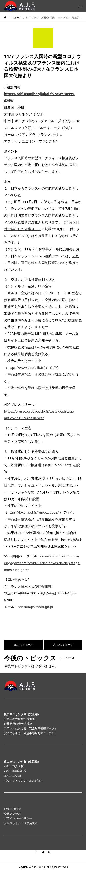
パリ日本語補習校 (15, 771)
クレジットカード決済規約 (21, 823)
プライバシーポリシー (18, 818)
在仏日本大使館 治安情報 (20, 719)
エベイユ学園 (12, 776)
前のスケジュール (23, 644)
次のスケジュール (62, 644)
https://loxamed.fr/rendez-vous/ (33, 512)
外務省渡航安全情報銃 (18, 723)
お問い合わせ (12, 809)
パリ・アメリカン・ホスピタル (23, 780)
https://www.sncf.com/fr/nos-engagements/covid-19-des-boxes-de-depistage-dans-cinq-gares (42, 563)
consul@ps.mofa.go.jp (35, 606)
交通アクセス (12, 813)
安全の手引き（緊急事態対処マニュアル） (30, 733)
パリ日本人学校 (14, 766)
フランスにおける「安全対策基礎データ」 (30, 728)
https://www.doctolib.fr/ (26, 367)
